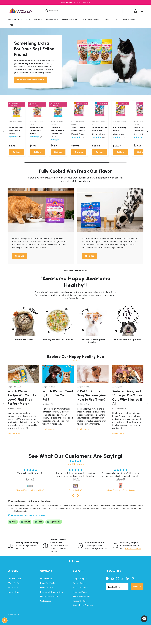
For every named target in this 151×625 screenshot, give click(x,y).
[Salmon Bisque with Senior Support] (121, 485)
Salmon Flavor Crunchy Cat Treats (36, 130)
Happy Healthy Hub (49, 596)
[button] (142, 11)
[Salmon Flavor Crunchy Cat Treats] (37, 109)
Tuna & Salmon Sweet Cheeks (78, 129)
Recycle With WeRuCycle (51, 592)
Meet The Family (47, 583)
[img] (75, 461)
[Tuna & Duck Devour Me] (141, 109)
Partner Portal (79, 601)
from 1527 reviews (75, 464)
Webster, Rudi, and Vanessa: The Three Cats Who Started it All (127, 397)
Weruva (16, 614)
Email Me (137, 586)
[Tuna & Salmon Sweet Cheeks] (79, 109)
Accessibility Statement (83, 605)
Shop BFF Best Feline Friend (30, 79)
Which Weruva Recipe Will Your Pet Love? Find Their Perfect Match (23, 397)
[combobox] (82, 10)
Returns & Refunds (81, 596)
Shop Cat (19, 256)
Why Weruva (46, 578)
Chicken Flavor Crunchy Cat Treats (16, 130)
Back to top (74, 561)
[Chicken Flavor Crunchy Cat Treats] (16, 109)
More (10, 25)
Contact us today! (133, 548)
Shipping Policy (80, 592)
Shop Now (51, 19)
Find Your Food (70, 19)
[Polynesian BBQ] (75, 485)
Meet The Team (47, 587)
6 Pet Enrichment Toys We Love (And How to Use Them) (91, 395)
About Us (110, 19)
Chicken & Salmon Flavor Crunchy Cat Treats (57, 132)
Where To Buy (128, 19)
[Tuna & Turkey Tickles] (120, 109)
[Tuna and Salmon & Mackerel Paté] (30, 485)
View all (75, 360)
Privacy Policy (79, 583)
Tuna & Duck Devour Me (140, 129)
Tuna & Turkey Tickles (119, 129)
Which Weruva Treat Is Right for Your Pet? (57, 395)
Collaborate (45, 601)
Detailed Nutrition (91, 19)
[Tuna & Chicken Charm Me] (99, 109)
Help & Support (80, 578)
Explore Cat (14, 19)
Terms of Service (80, 587)
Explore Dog (33, 19)
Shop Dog (89, 256)
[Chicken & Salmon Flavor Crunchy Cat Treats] (58, 109)
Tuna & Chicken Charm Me (99, 129)
